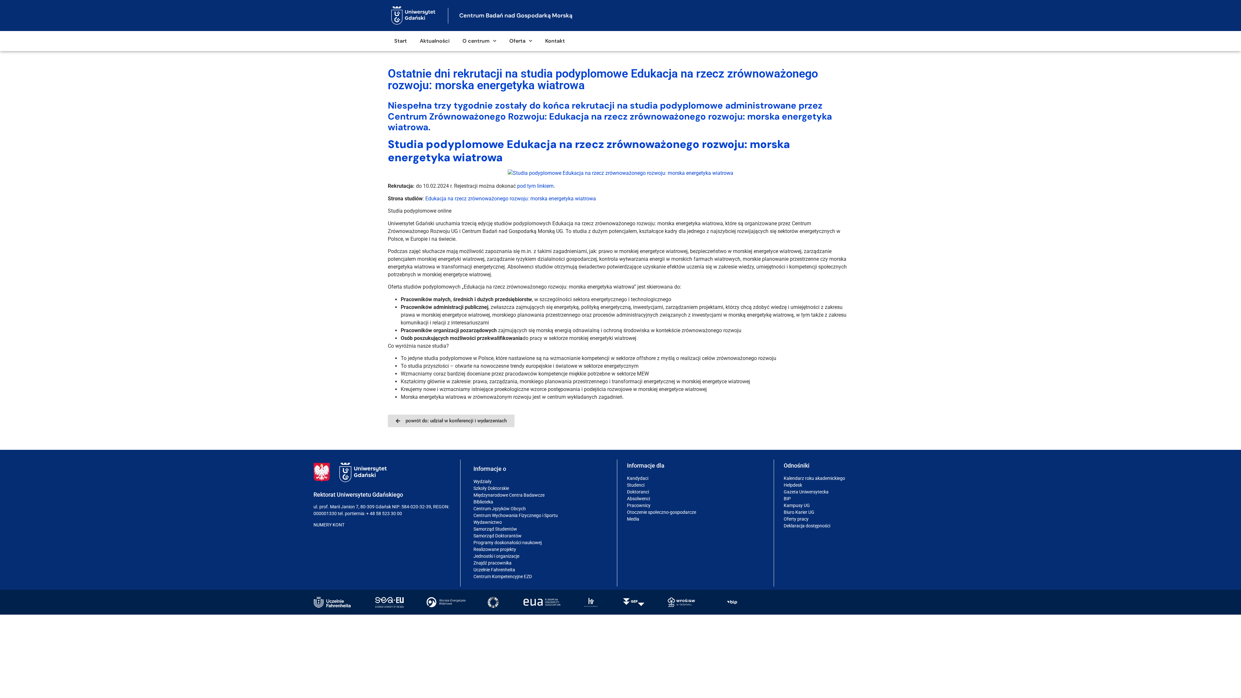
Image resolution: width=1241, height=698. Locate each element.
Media (633, 519)
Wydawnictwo (487, 522)
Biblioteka (483, 501)
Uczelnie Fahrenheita (494, 569)
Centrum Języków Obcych (499, 508)
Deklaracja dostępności (807, 525)
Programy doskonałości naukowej (507, 542)
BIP (787, 498)
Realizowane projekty (494, 549)
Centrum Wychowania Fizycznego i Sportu (515, 515)
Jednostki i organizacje (496, 556)
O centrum (476, 40)
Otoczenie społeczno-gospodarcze (661, 512)
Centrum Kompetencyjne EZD (502, 576)
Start (400, 40)
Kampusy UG (797, 505)
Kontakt (555, 40)
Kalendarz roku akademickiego (814, 478)
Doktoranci (638, 491)
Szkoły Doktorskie (491, 488)
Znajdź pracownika (492, 563)
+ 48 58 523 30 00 (384, 513)
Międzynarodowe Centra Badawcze (509, 495)
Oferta (517, 40)
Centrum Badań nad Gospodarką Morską (515, 15)
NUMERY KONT (329, 524)
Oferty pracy (796, 519)
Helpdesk (793, 485)
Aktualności (435, 40)
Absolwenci (638, 498)
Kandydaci (637, 478)
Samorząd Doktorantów (497, 535)
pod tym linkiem (535, 186)
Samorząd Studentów (495, 529)
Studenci (635, 485)
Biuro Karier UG (799, 512)
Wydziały (482, 481)
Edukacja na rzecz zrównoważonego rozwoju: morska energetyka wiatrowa (510, 199)
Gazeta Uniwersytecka (806, 491)
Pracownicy (639, 505)
